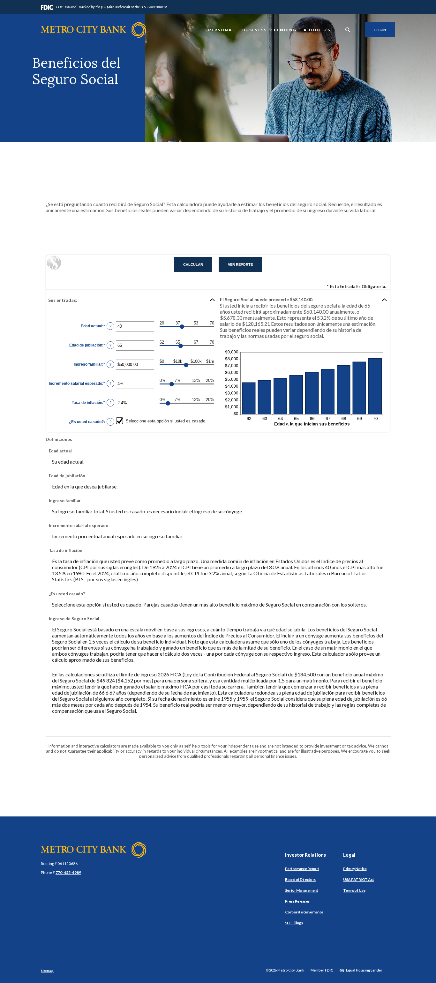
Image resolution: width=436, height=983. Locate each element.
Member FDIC (322, 970)
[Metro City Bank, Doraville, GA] (93, 30)
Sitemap (47, 970)
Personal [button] (221, 29)
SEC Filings (294, 922)
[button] (132, 299)
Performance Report (302, 868)
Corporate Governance (304, 912)
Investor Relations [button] (305, 855)
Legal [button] (349, 855)
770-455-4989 (68, 872)
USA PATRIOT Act (358, 879)
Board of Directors (300, 879)
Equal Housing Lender (364, 970)
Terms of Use (354, 890)
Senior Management (301, 890)
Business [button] (254, 29)
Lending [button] (285, 29)
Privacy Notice (354, 868)
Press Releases (297, 901)
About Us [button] (317, 29)
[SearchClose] (347, 30)
